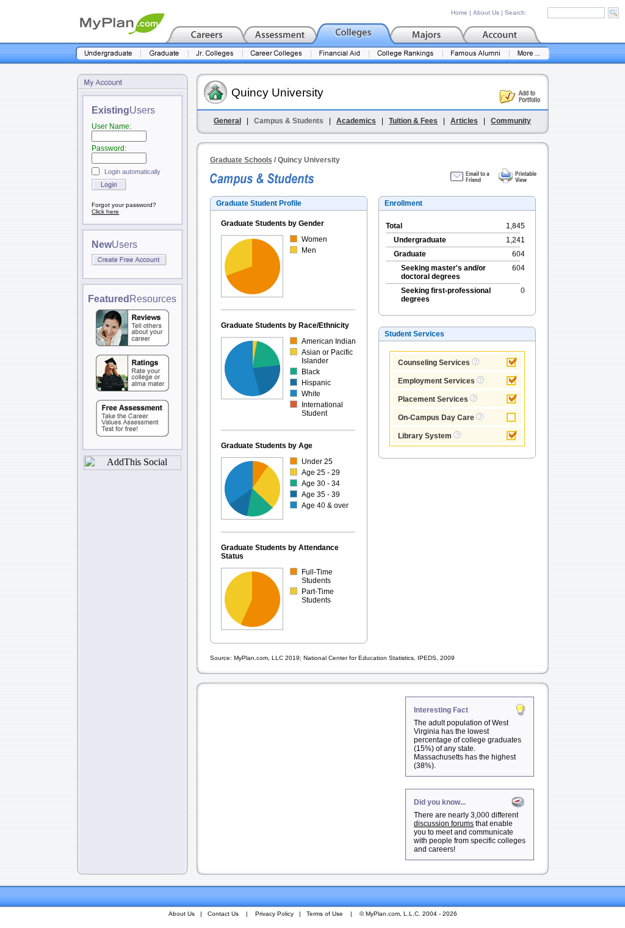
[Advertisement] (302, 773)
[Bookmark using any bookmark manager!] (132, 467)
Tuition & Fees (413, 121)
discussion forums (444, 823)
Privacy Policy (274, 913)
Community (511, 121)
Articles (464, 121)
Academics (356, 121)
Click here (105, 211)
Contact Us (223, 913)
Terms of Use (324, 913)
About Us (486, 12)
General (227, 121)
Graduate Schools (241, 160)
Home (459, 12)
